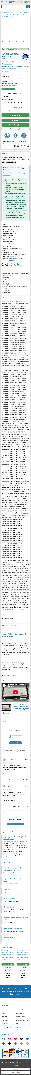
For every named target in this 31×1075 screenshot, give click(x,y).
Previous (2, 964)
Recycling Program (7, 1027)
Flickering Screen (16, 917)
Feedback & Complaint (21, 1020)
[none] (15, 25)
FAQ (16, 1023)
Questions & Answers (15, 819)
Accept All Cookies (15, 1072)
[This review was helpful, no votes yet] (23, 780)
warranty (11, 260)
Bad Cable (6, 868)
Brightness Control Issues (11, 879)
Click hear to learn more (10, 856)
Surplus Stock (19, 1009)
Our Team (5, 1020)
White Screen (8, 870)
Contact (4, 1016)
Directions (5, 1023)
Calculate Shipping (8, 89)
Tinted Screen (23, 868)
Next (29, 964)
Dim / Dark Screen (8, 907)
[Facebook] (14, 146)
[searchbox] (9, 750)
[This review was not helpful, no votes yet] (26, 780)
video (14, 675)
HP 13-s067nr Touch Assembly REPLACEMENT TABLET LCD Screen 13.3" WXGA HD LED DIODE (8, 971)
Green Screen (15, 868)
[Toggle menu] (2, 2)
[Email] (18, 146)
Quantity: (12, 107)
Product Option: (9, 100)
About (4, 1009)
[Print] (21, 146)
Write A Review (15, 743)
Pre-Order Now (8, 964)
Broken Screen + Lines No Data (12, 928)
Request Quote (19, 1013)
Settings (15, 1065)
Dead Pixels (6, 889)
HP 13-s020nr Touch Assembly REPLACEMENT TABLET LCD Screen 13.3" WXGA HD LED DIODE (23, 971)
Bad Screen (6, 917)
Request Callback (20, 1016)
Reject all (15, 1069)
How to (4, 1013)
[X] (24, 146)
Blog (16, 1027)
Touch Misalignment (9, 898)
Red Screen (16, 870)
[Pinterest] (28, 146)
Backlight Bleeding (9, 937)
